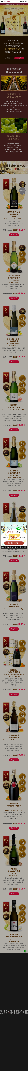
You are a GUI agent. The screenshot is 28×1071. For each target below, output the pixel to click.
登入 (26, 1)
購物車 (22, 1)
